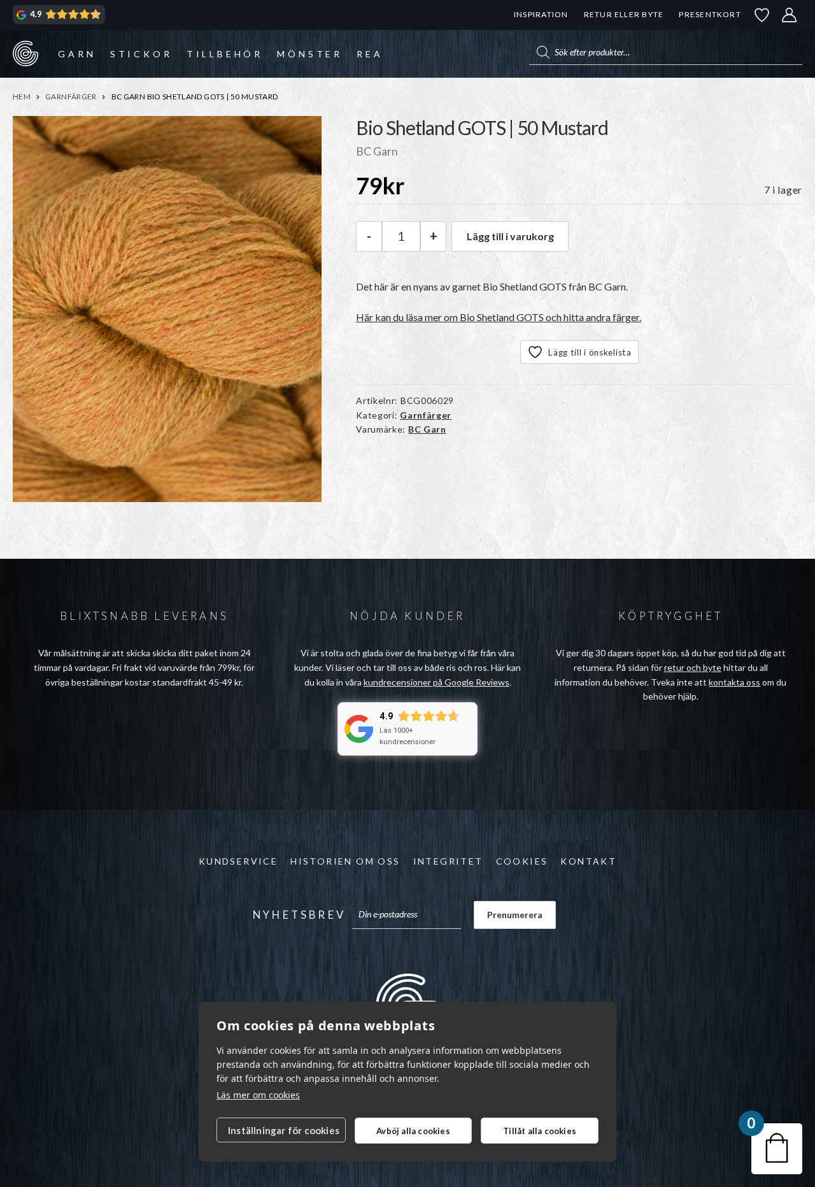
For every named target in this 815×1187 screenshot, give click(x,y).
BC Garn (427, 429)
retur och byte (692, 667)
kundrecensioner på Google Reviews (436, 682)
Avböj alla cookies (413, 1131)
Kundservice (238, 861)
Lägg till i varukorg (510, 236)
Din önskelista (762, 15)
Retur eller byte (624, 14)
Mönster (310, 53)
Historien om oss (345, 861)
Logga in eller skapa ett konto (789, 15)
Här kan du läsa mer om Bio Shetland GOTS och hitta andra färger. (498, 317)
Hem (22, 96)
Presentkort (710, 14)
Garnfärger (71, 96)
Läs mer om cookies (258, 1095)
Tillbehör (225, 53)
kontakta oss (734, 682)
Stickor (141, 53)
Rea (370, 53)
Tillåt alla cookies (539, 1131)
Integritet (448, 861)
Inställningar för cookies (283, 1130)
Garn (77, 53)
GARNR (25, 53)
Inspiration (541, 14)
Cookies (522, 861)
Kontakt (588, 861)
